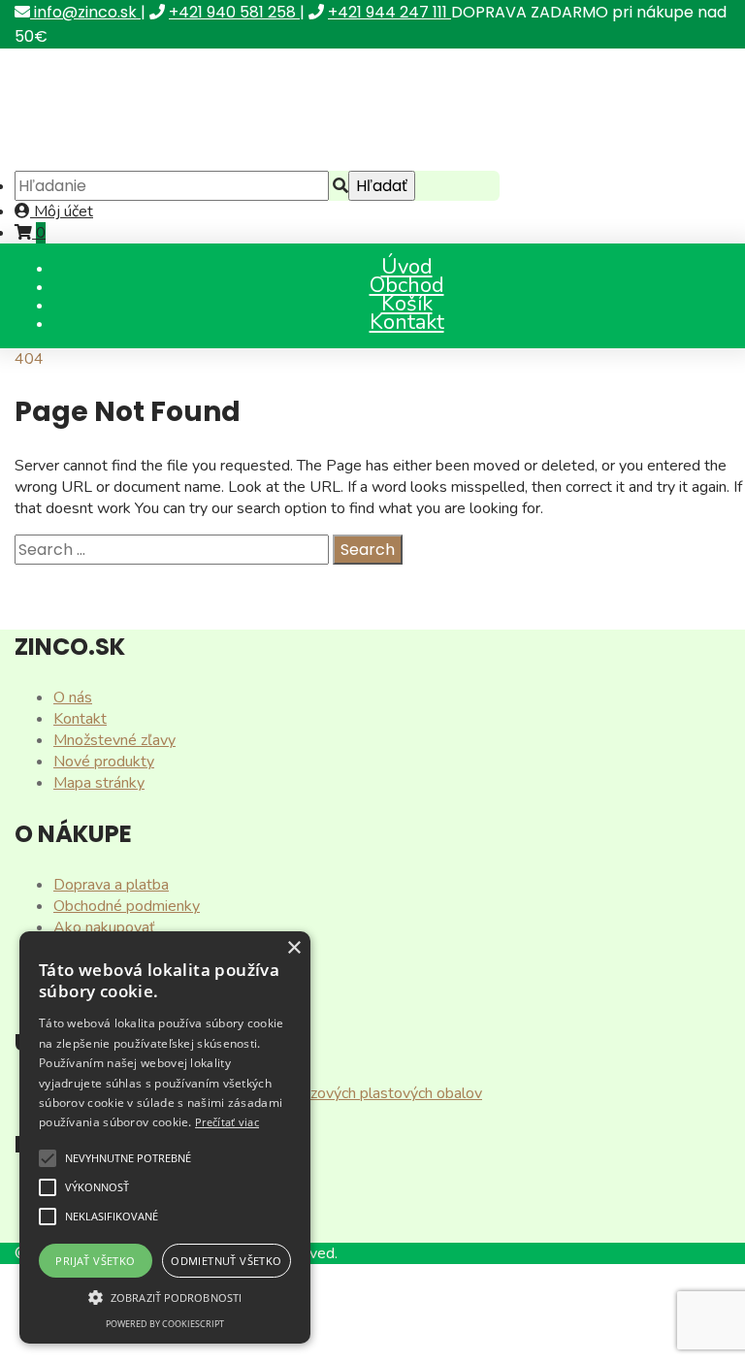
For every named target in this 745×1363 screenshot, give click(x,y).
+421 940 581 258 (234, 12)
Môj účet (61, 211)
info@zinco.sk (85, 12)
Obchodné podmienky (126, 906)
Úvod (407, 266)
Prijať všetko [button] (95, 1260)
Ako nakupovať (104, 927)
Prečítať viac (227, 1122)
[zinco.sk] (164, 160)
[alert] (164, 1137)
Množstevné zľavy (114, 740)
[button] (47, 1158)
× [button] (293, 948)
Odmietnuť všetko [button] (226, 1260)
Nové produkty (103, 761)
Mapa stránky (99, 783)
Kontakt (407, 322)
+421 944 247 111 (389, 12)
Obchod (407, 285)
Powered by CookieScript (165, 1323)
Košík (407, 303)
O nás (72, 697)
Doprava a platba (111, 884)
